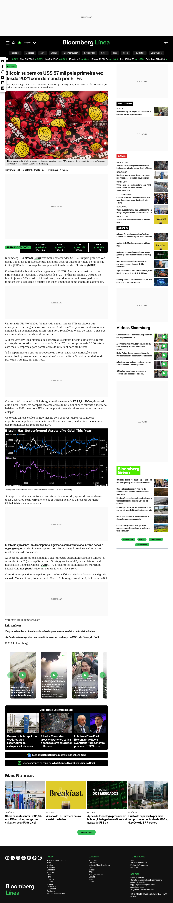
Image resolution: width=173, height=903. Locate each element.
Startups (92, 870)
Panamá (50, 881)
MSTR (91, 265)
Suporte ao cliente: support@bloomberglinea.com (142, 883)
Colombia (51, 870)
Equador (50, 879)
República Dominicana (56, 893)
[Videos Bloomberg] (142, 328)
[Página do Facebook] (7, 858)
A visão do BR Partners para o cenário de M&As (63, 817)
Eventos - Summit (137, 877)
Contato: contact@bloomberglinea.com (146, 880)
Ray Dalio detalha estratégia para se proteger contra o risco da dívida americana (132, 264)
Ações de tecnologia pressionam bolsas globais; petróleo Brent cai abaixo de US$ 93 (134, 255)
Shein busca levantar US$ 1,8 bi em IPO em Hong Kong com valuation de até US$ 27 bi (23, 819)
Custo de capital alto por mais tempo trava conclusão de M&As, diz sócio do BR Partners (147, 819)
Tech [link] (115, 53)
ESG (90, 872)
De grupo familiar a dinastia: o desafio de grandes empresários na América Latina (50, 631)
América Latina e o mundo (57, 860)
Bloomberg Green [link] (71, 53)
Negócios (93, 860)
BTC (37, 258)
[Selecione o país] (34, 43)
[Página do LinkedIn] (29, 858)
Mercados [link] (30, 53)
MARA (29, 568)
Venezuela (51, 872)
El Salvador (51, 889)
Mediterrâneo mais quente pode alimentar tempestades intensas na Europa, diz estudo (134, 501)
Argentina (51, 867)
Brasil (49, 863)
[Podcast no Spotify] (40, 858)
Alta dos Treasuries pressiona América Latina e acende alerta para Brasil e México (56, 741)
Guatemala (51, 891)
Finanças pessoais (96, 874)
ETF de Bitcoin (142, 545)
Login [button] (165, 43)
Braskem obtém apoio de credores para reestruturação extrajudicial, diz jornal (22, 741)
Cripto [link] (125, 53)
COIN (44, 564)
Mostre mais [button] (87, 832)
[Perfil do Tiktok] (34, 858)
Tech (90, 867)
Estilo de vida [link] (89, 53)
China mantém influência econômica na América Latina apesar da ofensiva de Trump (133, 200)
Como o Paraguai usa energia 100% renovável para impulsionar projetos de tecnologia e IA (133, 528)
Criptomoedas (156, 539)
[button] (3, 61)
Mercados (93, 863)
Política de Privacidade (139, 865)
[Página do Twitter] (13, 858)
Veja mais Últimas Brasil (56, 710)
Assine (133, 860)
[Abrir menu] (7, 43)
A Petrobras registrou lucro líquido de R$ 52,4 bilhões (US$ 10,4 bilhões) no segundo (134, 346)
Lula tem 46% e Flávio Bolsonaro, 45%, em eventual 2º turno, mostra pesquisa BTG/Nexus (89, 741)
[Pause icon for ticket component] (7, 59)
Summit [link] (54, 53)
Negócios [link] (15, 53)
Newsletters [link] (139, 53)
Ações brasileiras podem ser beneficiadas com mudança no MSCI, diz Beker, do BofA (52, 637)
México (50, 865)
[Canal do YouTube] (18, 858)
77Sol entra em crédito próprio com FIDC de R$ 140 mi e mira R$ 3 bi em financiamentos (134, 188)
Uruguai (50, 884)
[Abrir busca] (13, 43)
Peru (49, 877)
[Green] (142, 470)
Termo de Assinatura (138, 863)
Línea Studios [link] (156, 53)
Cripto (10, 66)
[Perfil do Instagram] (23, 858)
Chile (49, 874)
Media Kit (134, 867)
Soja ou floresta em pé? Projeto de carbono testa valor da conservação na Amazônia (133, 492)
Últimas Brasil (128, 539)
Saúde (91, 879)
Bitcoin (141, 539)
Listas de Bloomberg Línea (99, 865)
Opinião (92, 877)
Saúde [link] (103, 53)
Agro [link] (43, 53)
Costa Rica (51, 886)
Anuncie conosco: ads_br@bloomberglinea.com (142, 888)
